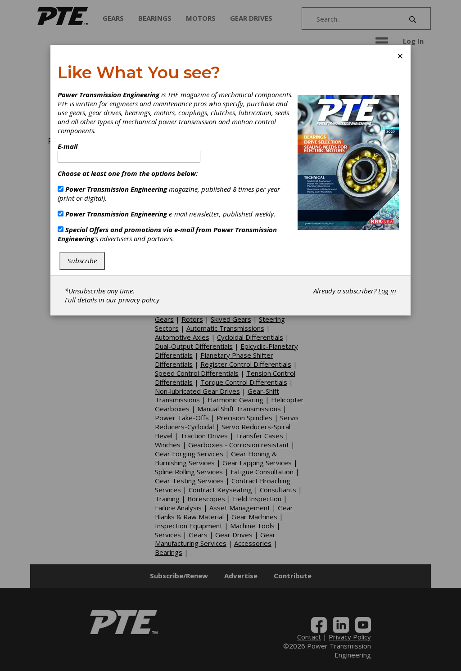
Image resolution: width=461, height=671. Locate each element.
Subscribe (82, 260)
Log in (387, 290)
